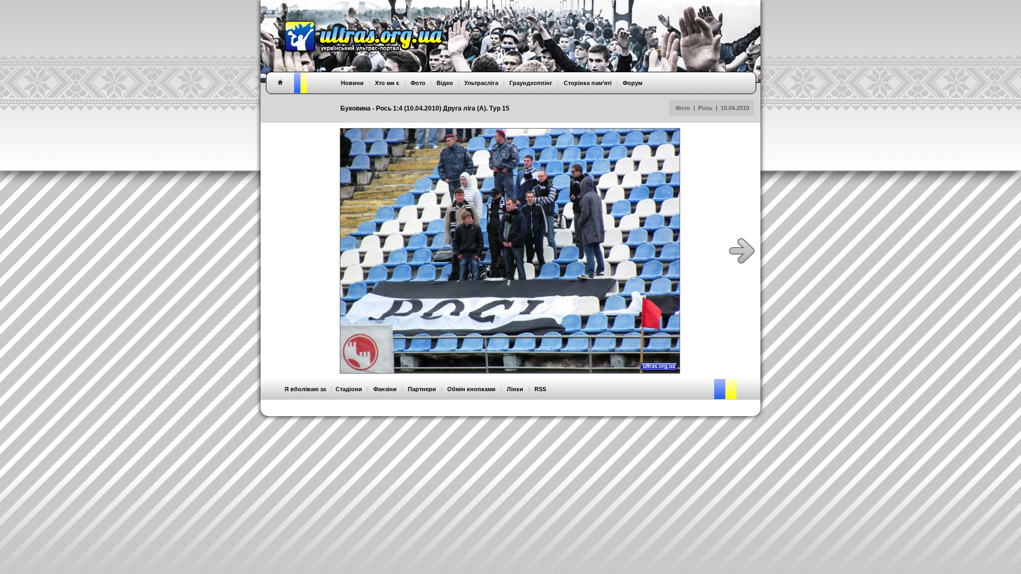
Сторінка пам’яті (588, 83)
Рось (705, 108)
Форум (632, 83)
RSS (540, 389)
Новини (352, 83)
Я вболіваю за (305, 389)
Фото (682, 108)
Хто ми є (387, 83)
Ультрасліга (481, 83)
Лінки (515, 389)
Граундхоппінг (531, 83)
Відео (445, 83)
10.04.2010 (735, 108)
